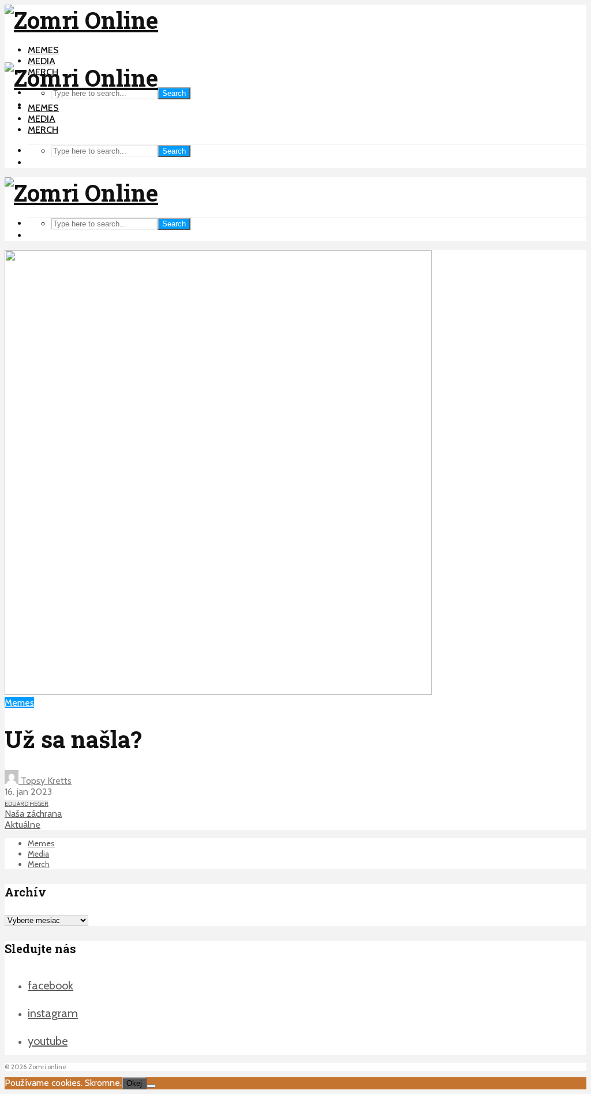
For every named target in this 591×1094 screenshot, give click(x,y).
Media (41, 60)
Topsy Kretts (45, 780)
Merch (43, 129)
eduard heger (26, 804)
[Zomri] (151, 1086)
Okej (134, 1083)
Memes (43, 49)
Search (174, 93)
